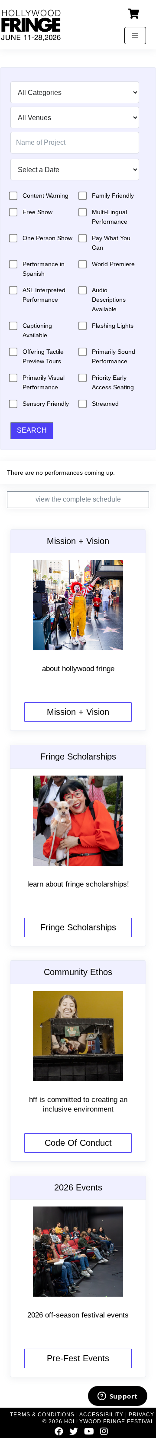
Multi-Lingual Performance (109, 217)
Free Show (37, 212)
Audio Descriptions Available (109, 300)
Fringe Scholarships (78, 927)
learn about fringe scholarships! (78, 884)
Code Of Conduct (78, 1143)
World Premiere (113, 264)
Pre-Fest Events (78, 1358)
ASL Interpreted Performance (44, 295)
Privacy (141, 1415)
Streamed (105, 403)
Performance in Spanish (44, 269)
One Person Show (47, 238)
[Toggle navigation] (135, 35)
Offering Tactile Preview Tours (43, 356)
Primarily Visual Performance (44, 382)
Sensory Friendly (46, 403)
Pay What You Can (111, 243)
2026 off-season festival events (78, 1315)
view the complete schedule (78, 499)
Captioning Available (37, 330)
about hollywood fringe (78, 669)
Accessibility (101, 1415)
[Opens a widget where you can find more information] (117, 1397)
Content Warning (45, 195)
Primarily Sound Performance (113, 356)
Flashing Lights (112, 325)
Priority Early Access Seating (113, 382)
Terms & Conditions (42, 1415)
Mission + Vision (78, 712)
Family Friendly (113, 195)
